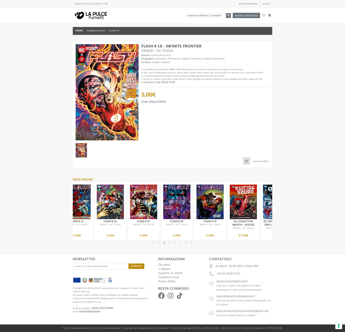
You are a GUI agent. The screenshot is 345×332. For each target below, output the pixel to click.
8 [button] (191, 242)
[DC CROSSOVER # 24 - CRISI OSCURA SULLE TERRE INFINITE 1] (227, 202)
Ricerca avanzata (246, 16)
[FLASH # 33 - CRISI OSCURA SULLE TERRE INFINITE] (261, 202)
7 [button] (186, 242)
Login (266, 4)
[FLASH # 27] (94, 202)
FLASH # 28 (128, 221)
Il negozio (164, 269)
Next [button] (275, 211)
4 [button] (170, 242)
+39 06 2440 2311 (228, 273)
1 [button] (153, 242)
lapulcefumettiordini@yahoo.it (236, 296)
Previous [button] (70, 211)
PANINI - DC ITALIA (157, 51)
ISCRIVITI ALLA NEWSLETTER (91, 4)
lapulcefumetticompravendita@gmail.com (243, 311)
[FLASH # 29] (161, 202)
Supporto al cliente (170, 273)
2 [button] (159, 242)
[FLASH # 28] (128, 202)
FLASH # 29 (161, 221)
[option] (95, 211)
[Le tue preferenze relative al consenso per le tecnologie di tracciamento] (338, 325)
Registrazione (248, 4)
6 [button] (180, 242)
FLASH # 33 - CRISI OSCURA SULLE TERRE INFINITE (261, 224)
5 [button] (175, 242)
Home (79, 31)
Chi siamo (164, 265)
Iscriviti (136, 266)
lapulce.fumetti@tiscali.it (232, 281)
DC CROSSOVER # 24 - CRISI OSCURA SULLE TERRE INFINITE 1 (228, 224)
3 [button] (164, 242)
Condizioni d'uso (168, 277)
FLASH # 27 (94, 221)
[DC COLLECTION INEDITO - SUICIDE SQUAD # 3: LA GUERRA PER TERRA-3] (194, 202)
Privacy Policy (167, 281)
